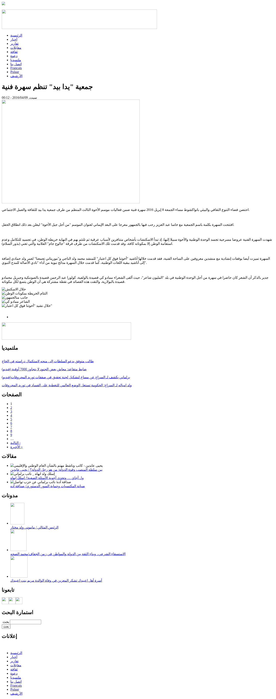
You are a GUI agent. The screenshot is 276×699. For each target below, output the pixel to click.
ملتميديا (15, 60)
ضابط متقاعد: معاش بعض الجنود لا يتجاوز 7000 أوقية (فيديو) (44, 369)
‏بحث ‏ (5, 622)
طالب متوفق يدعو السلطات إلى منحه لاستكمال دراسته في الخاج (48, 361)
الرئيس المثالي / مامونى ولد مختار (34, 527)
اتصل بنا (16, 64)
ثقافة (14, 52)
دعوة (13, 56)
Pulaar (14, 72)
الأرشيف (16, 76)
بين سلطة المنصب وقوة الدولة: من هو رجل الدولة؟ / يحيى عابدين (56, 469)
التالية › (15, 443)
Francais (16, 68)
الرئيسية (16, 35)
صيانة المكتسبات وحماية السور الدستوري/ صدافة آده (47, 486)
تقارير (14, 43)
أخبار (13, 39)
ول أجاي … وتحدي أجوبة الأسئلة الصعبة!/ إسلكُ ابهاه (47, 478)
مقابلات (15, 47)
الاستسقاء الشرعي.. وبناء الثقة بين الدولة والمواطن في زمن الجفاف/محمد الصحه (67, 554)
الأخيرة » (16, 447)
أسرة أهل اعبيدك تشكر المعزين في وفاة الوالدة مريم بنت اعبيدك (56, 580)
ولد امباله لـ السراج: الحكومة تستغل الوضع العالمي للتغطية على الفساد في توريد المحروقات (67, 385)
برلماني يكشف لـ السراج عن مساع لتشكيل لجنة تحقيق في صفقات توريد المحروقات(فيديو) (66, 377)
